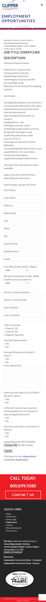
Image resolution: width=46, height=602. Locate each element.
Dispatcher (8, 557)
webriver (26, 600)
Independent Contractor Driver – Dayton (21, 563)
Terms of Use (11, 531)
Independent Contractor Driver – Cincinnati (22, 560)
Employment (11, 522)
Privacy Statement (13, 528)
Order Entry (11, 516)
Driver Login (11, 519)
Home (18, 26)
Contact (9, 525)
